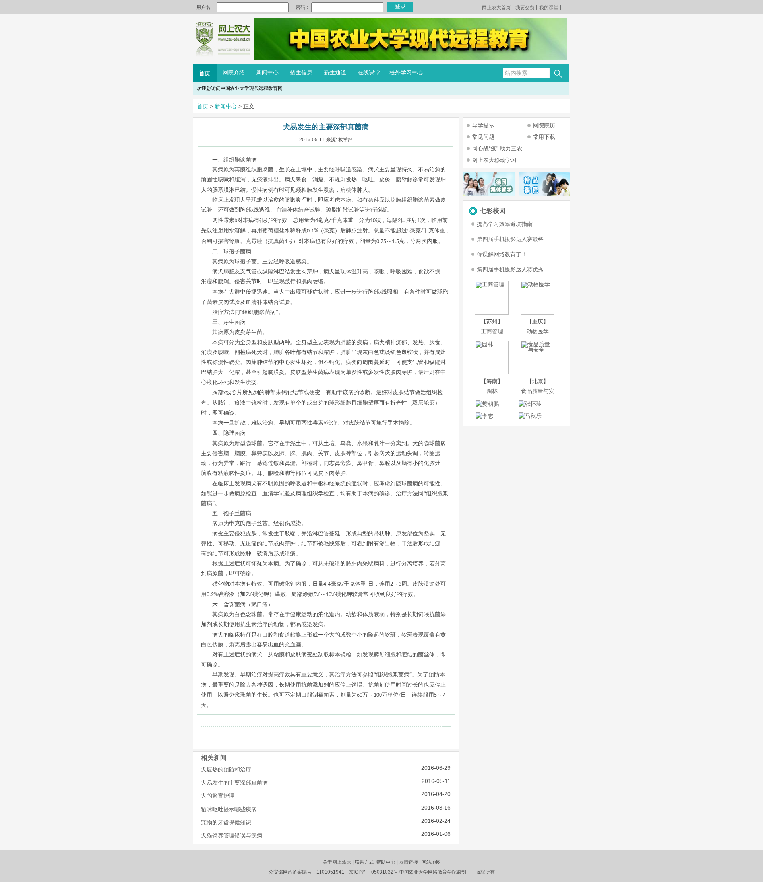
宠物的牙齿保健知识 (226, 822)
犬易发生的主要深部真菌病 (234, 782)
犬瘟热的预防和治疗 (226, 769)
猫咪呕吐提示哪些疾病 (229, 809)
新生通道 (335, 72)
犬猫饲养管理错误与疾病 (231, 835)
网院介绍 (234, 72)
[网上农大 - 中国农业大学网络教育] (222, 58)
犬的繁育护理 (217, 795)
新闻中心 (267, 72)
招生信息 (301, 72)
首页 (204, 73)
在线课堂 (369, 72)
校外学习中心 (406, 72)
